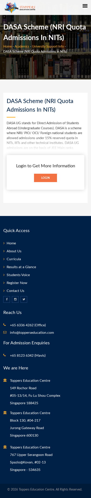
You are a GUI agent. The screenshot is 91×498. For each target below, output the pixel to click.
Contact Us (15, 291)
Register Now (17, 283)
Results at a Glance (21, 267)
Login (45, 178)
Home (7, 46)
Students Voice (18, 275)
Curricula (14, 259)
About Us (14, 251)
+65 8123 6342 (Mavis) (28, 355)
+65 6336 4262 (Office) (28, 325)
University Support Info (48, 46)
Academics (22, 46)
